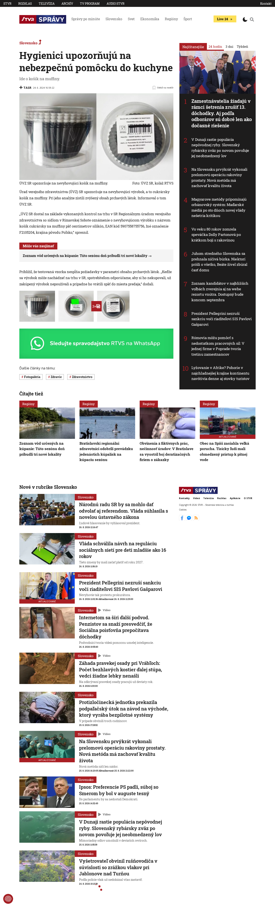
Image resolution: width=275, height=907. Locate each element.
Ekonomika (149, 19)
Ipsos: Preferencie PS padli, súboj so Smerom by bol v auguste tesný (118, 790)
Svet (131, 19)
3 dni (229, 46)
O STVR (248, 498)
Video (106, 610)
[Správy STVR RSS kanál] (196, 519)
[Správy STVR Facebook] (182, 519)
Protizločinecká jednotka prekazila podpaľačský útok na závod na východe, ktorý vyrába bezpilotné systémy (123, 708)
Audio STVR (115, 4)
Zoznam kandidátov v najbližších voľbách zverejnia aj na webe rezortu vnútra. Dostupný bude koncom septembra (219, 291)
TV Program (90, 4)
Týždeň (242, 46)
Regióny (171, 19)
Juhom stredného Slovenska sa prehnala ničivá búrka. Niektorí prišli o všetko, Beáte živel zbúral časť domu (219, 261)
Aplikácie (235, 498)
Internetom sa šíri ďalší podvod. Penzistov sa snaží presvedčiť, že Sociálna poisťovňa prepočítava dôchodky (115, 627)
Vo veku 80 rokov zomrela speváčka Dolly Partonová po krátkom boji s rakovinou (216, 235)
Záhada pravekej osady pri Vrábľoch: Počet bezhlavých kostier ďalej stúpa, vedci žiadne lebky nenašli (120, 669)
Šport (187, 19)
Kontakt (266, 4)
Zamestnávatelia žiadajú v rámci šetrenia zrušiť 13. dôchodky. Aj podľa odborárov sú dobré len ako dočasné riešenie (221, 113)
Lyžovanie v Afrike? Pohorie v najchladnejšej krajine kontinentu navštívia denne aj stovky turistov (220, 373)
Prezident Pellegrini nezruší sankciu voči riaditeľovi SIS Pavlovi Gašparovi (221, 319)
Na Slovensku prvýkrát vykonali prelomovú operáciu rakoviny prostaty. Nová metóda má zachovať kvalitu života (219, 177)
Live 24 (222, 19)
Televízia (47, 4)
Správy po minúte (85, 19)
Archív (67, 4)
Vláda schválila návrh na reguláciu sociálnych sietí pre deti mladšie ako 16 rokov (122, 549)
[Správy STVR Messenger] (189, 519)
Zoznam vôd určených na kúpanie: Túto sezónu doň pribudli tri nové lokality (85, 255)
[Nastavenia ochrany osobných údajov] (8, 899)
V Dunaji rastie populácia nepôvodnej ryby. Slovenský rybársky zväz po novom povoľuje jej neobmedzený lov (220, 147)
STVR (7, 4)
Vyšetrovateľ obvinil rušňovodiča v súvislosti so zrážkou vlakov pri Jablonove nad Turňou (118, 867)
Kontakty (184, 498)
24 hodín (215, 46)
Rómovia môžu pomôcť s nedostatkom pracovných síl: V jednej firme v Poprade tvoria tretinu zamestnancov (217, 346)
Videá (196, 498)
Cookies (182, 509)
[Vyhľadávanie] (252, 19)
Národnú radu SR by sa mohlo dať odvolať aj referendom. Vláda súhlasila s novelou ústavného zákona (123, 510)
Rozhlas (25, 4)
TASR (27, 88)
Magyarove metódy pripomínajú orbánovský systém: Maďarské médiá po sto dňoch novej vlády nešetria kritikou (218, 207)
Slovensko (113, 19)
